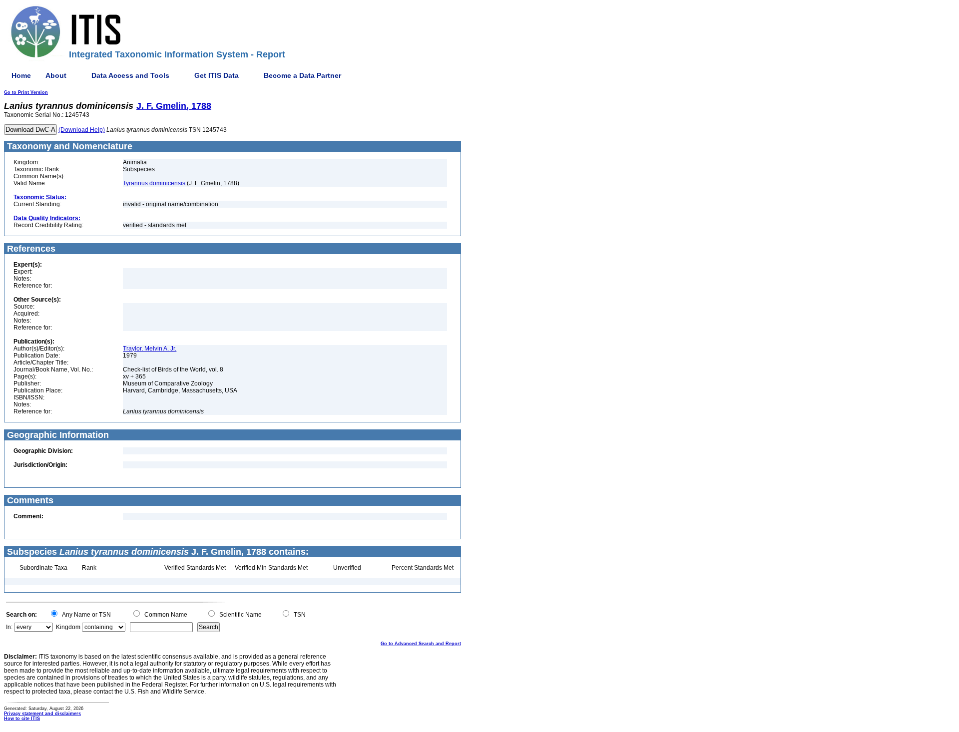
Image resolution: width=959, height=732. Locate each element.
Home (21, 75)
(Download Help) (81, 129)
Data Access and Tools (130, 75)
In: (9, 627)
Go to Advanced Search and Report (421, 643)
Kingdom (68, 627)
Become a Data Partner (302, 75)
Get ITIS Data (216, 75)
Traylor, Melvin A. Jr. (149, 348)
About (55, 75)
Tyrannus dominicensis (154, 183)
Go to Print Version (26, 92)
